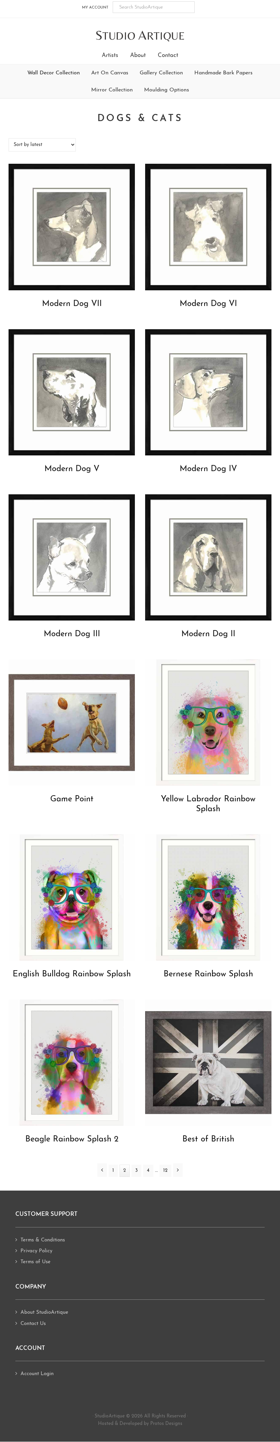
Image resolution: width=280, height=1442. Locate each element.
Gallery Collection (161, 73)
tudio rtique (140, 35)
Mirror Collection (112, 90)
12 (167, 1170)
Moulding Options (166, 90)
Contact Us (33, 1323)
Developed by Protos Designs (151, 1423)
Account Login (37, 1374)
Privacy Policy (36, 1251)
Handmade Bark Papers (223, 73)
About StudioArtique (44, 1312)
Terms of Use (35, 1262)
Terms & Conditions (42, 1240)
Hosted (105, 1423)
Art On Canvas (109, 73)
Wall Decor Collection (53, 73)
